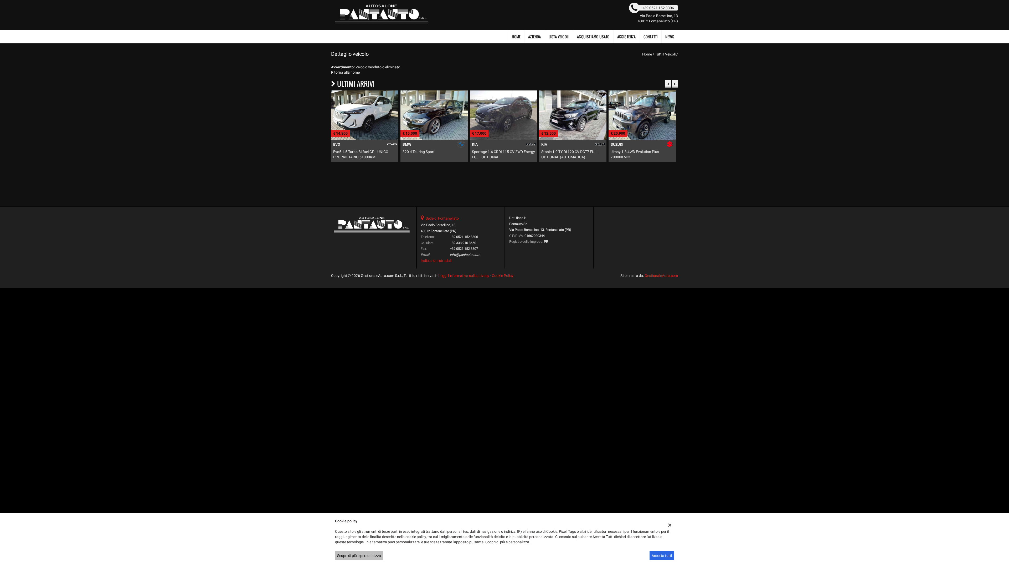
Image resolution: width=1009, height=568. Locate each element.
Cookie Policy (502, 275)
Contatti (651, 36)
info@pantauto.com (465, 255)
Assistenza (626, 36)
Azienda (534, 36)
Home (516, 36)
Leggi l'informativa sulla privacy (463, 275)
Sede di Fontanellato (442, 218)
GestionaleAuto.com (661, 275)
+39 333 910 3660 (463, 243)
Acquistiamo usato (593, 36)
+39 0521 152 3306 (464, 237)
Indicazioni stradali (436, 260)
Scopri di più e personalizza (359, 556)
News (669, 36)
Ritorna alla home (345, 72)
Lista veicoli (559, 36)
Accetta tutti (662, 556)
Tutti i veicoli (665, 54)
